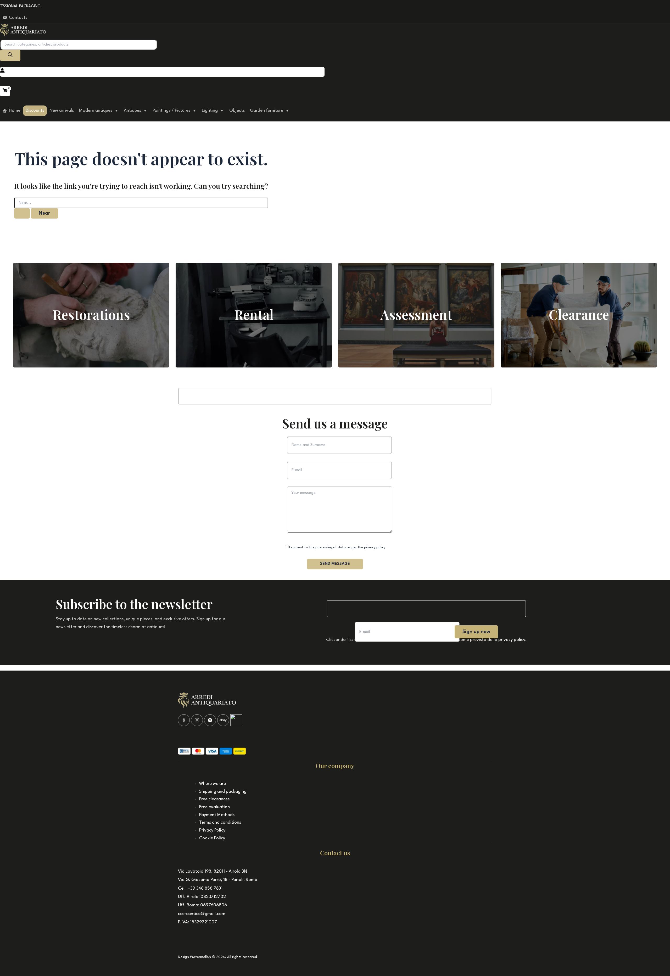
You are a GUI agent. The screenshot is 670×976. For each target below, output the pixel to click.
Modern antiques (95, 110)
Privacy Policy (212, 830)
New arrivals (61, 110)
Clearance (579, 314)
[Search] (10, 55)
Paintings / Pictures (171, 110)
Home (14, 110)
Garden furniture (266, 110)
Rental (253, 314)
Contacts (18, 17)
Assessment (416, 314)
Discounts (35, 110)
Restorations (91, 314)
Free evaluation (214, 807)
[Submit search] (22, 213)
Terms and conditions (220, 822)
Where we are (212, 784)
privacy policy (511, 640)
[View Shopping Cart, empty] (5, 91)
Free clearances (214, 799)
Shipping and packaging (223, 791)
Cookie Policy (212, 838)
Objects (237, 110)
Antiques (132, 110)
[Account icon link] (2, 72)
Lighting (210, 110)
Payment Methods (216, 815)
